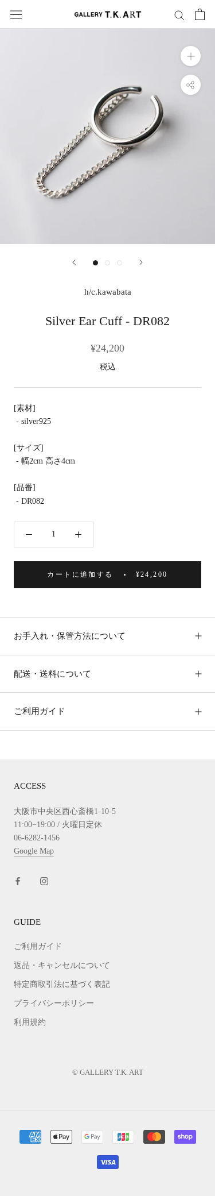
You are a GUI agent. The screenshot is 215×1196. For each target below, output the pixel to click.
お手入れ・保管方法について (70, 636)
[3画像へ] (119, 262)
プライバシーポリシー (54, 1003)
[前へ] (74, 262)
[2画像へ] (107, 262)
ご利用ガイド (39, 711)
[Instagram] (44, 881)
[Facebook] (18, 881)
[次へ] (141, 262)
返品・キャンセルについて (62, 965)
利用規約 (30, 1022)
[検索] (179, 15)
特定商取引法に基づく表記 (62, 984)
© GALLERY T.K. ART (107, 1072)
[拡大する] (191, 56)
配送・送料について (52, 673)
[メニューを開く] (16, 14)
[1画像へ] (95, 262)
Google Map (34, 851)
